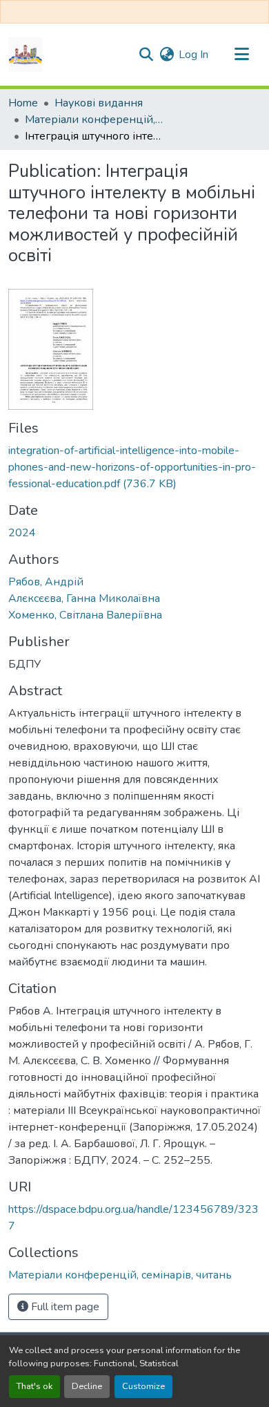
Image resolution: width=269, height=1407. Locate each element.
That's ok (34, 1386)
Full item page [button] (63, 1306)
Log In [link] (193, 54)
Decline (87, 1386)
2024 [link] (22, 532)
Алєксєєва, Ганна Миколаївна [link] (84, 598)
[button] (25, 54)
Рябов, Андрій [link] (45, 581)
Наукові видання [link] (98, 103)
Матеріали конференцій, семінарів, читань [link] (94, 119)
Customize (143, 1386)
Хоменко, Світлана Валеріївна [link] (85, 615)
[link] (134, 467)
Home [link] (23, 103)
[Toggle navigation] (241, 54)
